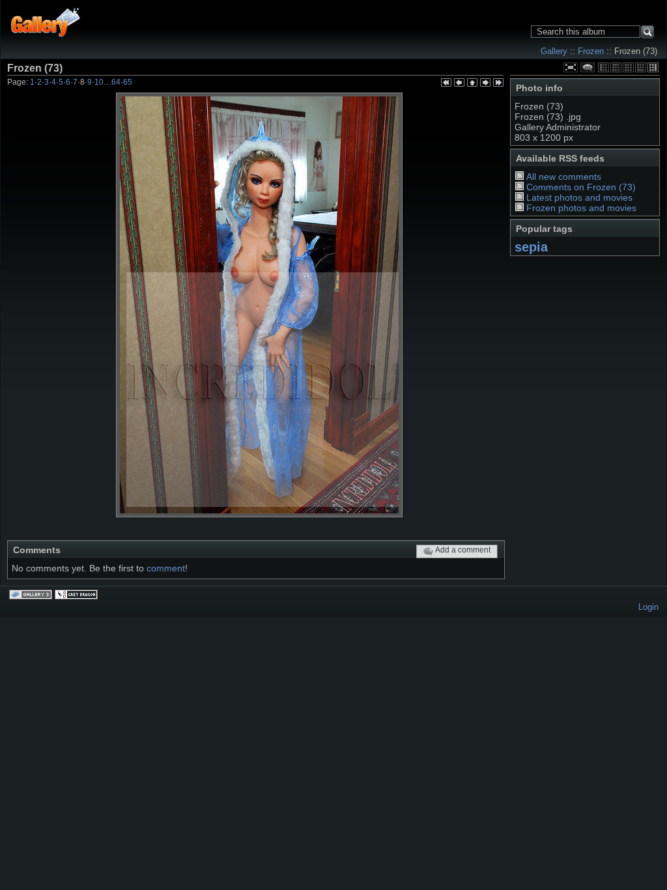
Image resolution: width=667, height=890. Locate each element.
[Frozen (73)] (259, 304)
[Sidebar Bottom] (640, 67)
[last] (498, 83)
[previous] (459, 83)
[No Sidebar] (628, 67)
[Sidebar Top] (615, 67)
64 (116, 82)
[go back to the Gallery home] (46, 20)
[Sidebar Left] (603, 67)
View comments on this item (587, 67)
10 (99, 82)
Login (648, 607)
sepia (531, 247)
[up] (472, 83)
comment (166, 568)
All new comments (563, 176)
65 (127, 82)
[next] (485, 83)
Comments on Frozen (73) (581, 187)
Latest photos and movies (579, 197)
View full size (570, 67)
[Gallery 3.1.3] (32, 595)
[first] (446, 83)
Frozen (591, 51)
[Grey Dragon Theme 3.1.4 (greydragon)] (77, 595)
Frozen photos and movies (581, 208)
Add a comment (462, 550)
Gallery (554, 51)
